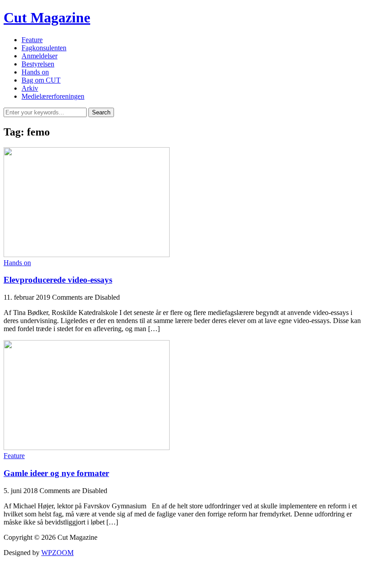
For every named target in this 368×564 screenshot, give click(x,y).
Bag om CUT (41, 80)
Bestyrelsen (38, 64)
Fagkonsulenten (44, 48)
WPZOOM (57, 552)
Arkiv (30, 88)
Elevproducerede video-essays (58, 279)
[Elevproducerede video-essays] (87, 254)
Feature (32, 40)
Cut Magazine (47, 17)
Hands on (35, 72)
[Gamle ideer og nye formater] (87, 447)
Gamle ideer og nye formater (56, 473)
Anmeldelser (39, 56)
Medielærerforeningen (53, 96)
